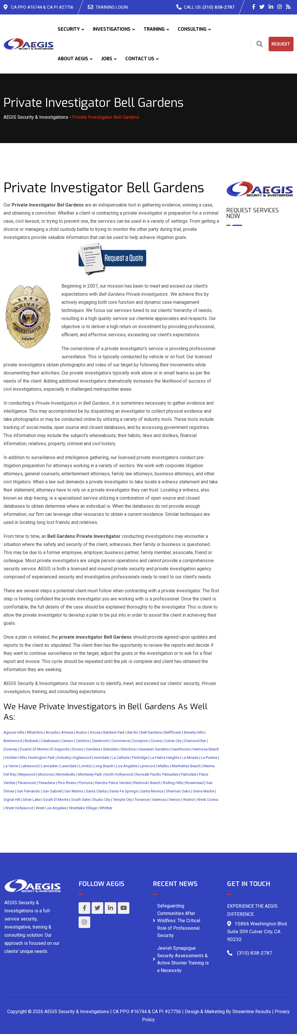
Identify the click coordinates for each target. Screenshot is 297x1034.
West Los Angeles (51, 808)
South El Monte (55, 799)
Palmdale (188, 774)
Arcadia (52, 732)
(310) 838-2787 (218, 7)
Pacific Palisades (164, 774)
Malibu (163, 766)
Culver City (173, 741)
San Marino (73, 791)
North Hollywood (118, 774)
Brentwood (12, 741)
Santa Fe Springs (123, 791)
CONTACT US (139, 59)
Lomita (85, 766)
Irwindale (101, 757)
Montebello (65, 774)
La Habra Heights (164, 757)
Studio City (101, 799)
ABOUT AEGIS (73, 59)
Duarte (25, 749)
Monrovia (46, 774)
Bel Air (132, 732)
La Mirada (190, 757)
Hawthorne (180, 749)
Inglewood (82, 757)
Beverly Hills (194, 732)
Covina (156, 741)
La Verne (10, 766)
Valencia (159, 799)
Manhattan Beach (186, 766)
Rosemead (194, 783)
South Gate (80, 799)
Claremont (100, 741)
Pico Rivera (67, 783)
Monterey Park (90, 774)
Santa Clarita (96, 791)
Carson (67, 741)
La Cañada (120, 757)
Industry (64, 757)
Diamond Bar (195, 741)
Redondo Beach (146, 783)
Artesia (67, 732)
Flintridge (140, 757)
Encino (78, 749)
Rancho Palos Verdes (113, 783)
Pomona (86, 783)
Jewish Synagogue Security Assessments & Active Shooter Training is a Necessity (183, 959)
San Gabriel (52, 791)
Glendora (128, 749)
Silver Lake (32, 799)
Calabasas (50, 741)
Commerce (120, 741)
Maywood (27, 774)
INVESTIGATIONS (112, 29)
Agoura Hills (13, 732)
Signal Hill (11, 799)
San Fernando (28, 791)
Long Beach (103, 766)
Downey (10, 749)
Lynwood (147, 766)
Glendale (110, 749)
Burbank (32, 741)
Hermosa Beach (205, 749)
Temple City (122, 799)
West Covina (207, 799)
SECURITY (69, 29)
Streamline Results (251, 1011)
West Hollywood (19, 808)
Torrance (142, 799)
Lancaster (49, 766)
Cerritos (82, 741)
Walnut (189, 799)
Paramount (27, 783)
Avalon (81, 732)
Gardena (93, 749)
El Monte (40, 749)
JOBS (106, 59)
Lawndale (68, 766)
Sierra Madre (203, 791)
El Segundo (60, 749)
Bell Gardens (151, 732)
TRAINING (154, 29)
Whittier (105, 808)
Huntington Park (41, 757)
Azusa (95, 732)
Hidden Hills (15, 757)
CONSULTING (192, 29)
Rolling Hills (173, 783)
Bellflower (172, 732)
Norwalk (142, 774)
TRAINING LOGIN (111, 7)
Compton (140, 741)
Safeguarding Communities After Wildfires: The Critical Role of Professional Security (178, 920)
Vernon (174, 799)
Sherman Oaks (178, 791)
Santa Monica (151, 791)
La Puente (209, 757)
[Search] (259, 44)
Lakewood (30, 766)
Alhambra (35, 732)
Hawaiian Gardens (153, 749)
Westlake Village (83, 808)
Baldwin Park (114, 732)
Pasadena (47, 783)
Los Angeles (126, 766)
